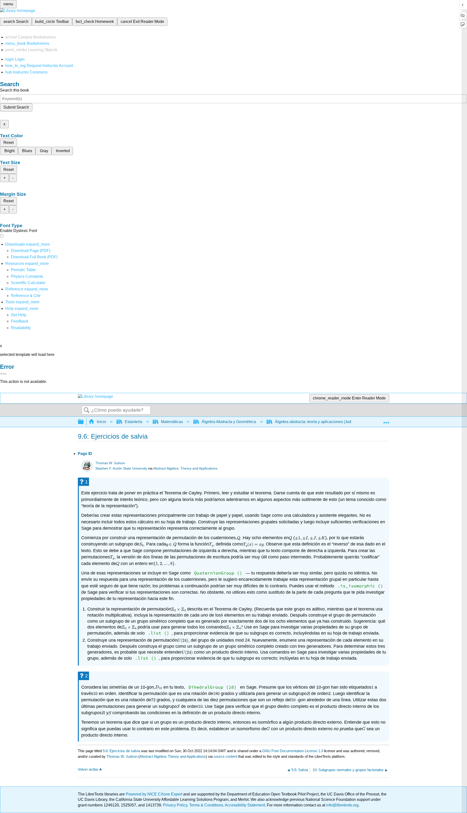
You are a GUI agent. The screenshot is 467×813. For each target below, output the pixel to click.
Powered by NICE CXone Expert (154, 794)
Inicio (101, 422)
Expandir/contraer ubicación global (386, 420)
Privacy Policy (175, 805)
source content (225, 756)
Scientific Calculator (28, 283)
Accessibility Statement (245, 805)
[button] (19, 321)
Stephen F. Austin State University (121, 468)
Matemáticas (172, 422)
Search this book (14, 90)
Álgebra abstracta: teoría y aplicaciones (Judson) (317, 422)
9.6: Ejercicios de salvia (121, 751)
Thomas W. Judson (110, 463)
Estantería (133, 422)
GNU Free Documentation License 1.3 (292, 751)
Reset (8, 142)
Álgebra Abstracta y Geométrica (229, 422)
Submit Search (16, 107)
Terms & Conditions (206, 805)
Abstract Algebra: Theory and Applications (185, 468)
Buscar (86, 410)
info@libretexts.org (342, 805)
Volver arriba (88, 769)
